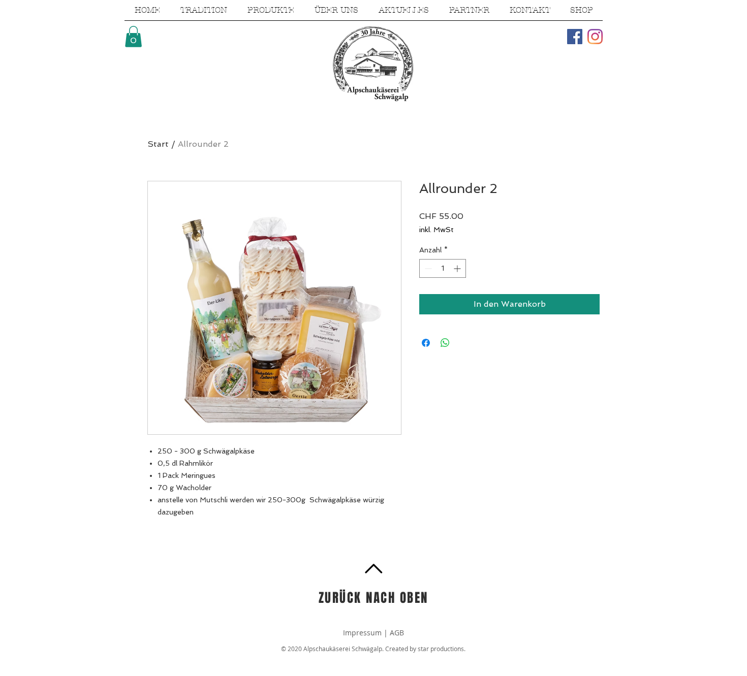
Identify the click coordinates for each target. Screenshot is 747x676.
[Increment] (458, 268)
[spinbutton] (442, 268)
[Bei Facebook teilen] (426, 343)
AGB (397, 632)
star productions (441, 649)
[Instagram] (595, 36)
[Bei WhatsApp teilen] (445, 343)
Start (158, 144)
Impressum (363, 632)
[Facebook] (574, 36)
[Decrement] (427, 268)
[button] (133, 36)
